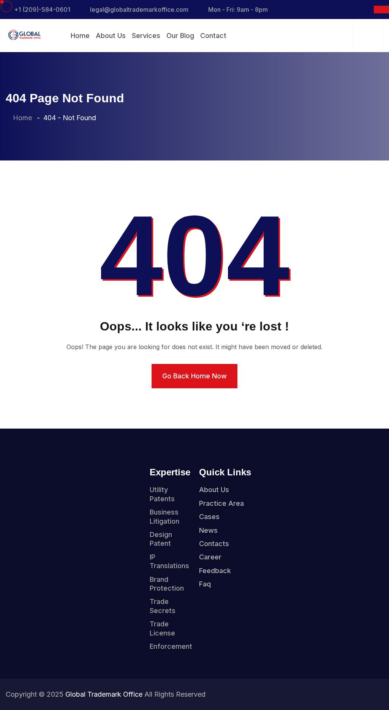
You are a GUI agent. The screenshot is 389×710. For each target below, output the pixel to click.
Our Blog (180, 36)
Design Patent (161, 539)
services (146, 36)
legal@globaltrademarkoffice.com (139, 9)
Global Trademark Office (103, 694)
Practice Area (221, 503)
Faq (205, 584)
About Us (111, 36)
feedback (215, 571)
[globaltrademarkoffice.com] (24, 34)
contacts (214, 544)
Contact (213, 36)
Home (80, 36)
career (210, 557)
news (208, 530)
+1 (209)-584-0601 (42, 9)
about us (214, 490)
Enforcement (171, 646)
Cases (209, 517)
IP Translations (169, 561)
